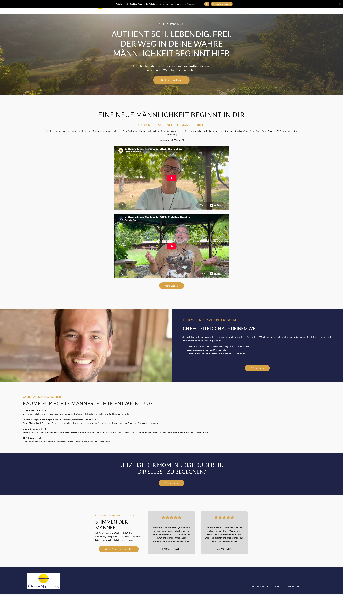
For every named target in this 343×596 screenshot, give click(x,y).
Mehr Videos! (171, 285)
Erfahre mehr (257, 368)
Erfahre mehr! (171, 483)
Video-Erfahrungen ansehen (119, 549)
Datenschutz (260, 586)
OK (207, 4)
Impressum (292, 586)
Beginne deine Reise (171, 80)
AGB (277, 586)
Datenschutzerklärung (221, 4)
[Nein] (339, 4)
